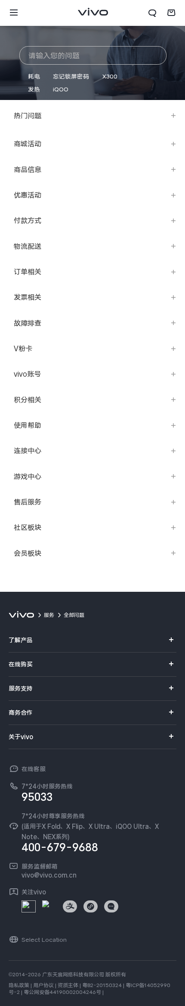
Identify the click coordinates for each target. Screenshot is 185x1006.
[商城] (171, 13)
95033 (37, 797)
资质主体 (68, 985)
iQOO (60, 89)
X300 (109, 76)
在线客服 (34, 768)
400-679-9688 (60, 847)
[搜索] (152, 13)
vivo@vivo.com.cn (49, 875)
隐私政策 (19, 985)
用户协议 (43, 985)
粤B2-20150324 (102, 985)
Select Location (44, 939)
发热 (34, 89)
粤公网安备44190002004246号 (62, 992)
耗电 (34, 76)
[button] (14, 13)
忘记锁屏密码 (71, 76)
